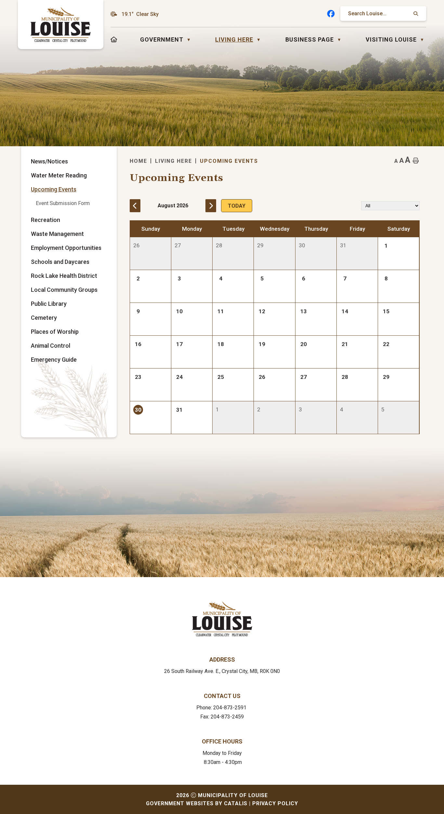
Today (236, 206)
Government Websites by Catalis (196, 803)
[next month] (210, 205)
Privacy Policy (275, 803)
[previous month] (135, 205)
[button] (415, 13)
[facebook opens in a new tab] (331, 14)
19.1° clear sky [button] (140, 14)
